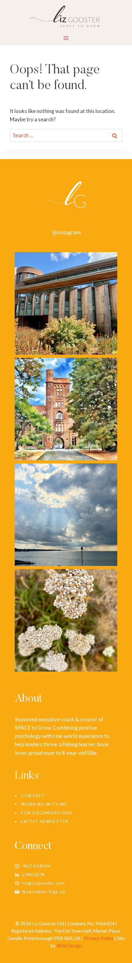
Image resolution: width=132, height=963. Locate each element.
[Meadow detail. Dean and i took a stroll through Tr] (66, 620)
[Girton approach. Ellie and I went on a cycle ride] (66, 409)
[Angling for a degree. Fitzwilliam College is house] (66, 303)
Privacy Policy (98, 938)
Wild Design (69, 945)
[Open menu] (66, 39)
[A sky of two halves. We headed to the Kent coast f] (66, 514)
